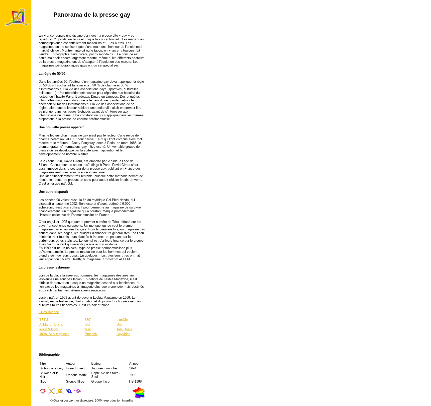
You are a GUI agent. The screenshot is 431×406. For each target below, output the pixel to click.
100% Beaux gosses (54, 334)
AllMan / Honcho (51, 324)
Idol (87, 324)
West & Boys (49, 329)
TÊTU (43, 320)
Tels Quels (124, 329)
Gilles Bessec (49, 312)
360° (88, 320)
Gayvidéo (123, 334)
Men (88, 329)
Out (119, 324)
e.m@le (122, 320)
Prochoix (91, 334)
